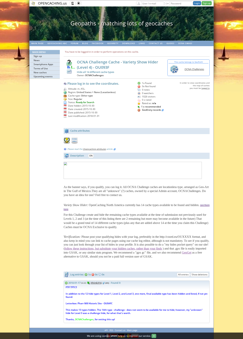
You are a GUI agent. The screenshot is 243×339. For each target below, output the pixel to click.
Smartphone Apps (43, 64)
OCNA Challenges (194, 69)
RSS (111, 330)
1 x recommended (151, 106)
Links (142, 43)
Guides (170, 43)
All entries (183, 274)
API (106, 330)
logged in (205, 88)
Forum (74, 43)
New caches (40, 72)
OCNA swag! (185, 43)
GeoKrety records (151, 109)
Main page (37, 43)
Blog (85, 43)
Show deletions (199, 274)
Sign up (207, 3)
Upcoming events (43, 76)
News (37, 60)
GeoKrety (112, 43)
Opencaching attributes (94, 149)
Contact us (156, 43)
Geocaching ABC (57, 43)
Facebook (97, 43)
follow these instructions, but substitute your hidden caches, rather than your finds (113, 248)
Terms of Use (41, 68)
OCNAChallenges (94, 75)
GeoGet (186, 252)
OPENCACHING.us (52, 3)
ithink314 (96, 282)
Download (128, 43)
